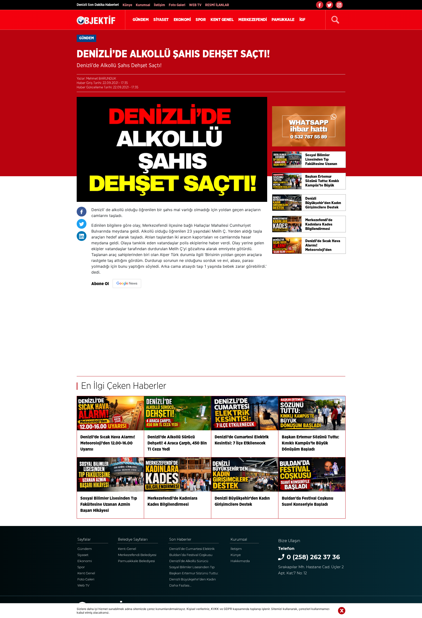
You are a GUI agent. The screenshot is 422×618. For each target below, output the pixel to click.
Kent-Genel (127, 549)
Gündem (84, 549)
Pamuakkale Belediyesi (136, 561)
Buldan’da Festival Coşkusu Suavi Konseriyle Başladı (190, 555)
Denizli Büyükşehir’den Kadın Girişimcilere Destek (192, 579)
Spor (81, 567)
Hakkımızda (240, 561)
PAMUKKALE (283, 20)
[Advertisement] (179, 330)
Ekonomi (84, 561)
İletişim (159, 5)
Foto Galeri (177, 5)
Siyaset (82, 555)
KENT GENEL (222, 20)
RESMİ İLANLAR (217, 5)
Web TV (83, 585)
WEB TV (195, 5)
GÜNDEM (140, 20)
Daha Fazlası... (180, 585)
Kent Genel (86, 573)
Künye (127, 5)
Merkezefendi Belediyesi (137, 555)
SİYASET (161, 20)
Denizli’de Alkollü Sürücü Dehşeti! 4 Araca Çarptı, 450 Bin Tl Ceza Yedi (194, 561)
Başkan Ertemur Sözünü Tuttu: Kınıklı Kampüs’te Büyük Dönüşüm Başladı (193, 573)
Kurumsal (143, 5)
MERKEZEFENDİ (252, 20)
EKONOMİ (182, 20)
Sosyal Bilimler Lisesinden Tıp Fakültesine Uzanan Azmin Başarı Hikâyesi (192, 567)
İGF (302, 20)
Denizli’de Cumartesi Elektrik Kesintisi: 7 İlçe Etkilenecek (192, 549)
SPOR (201, 20)
